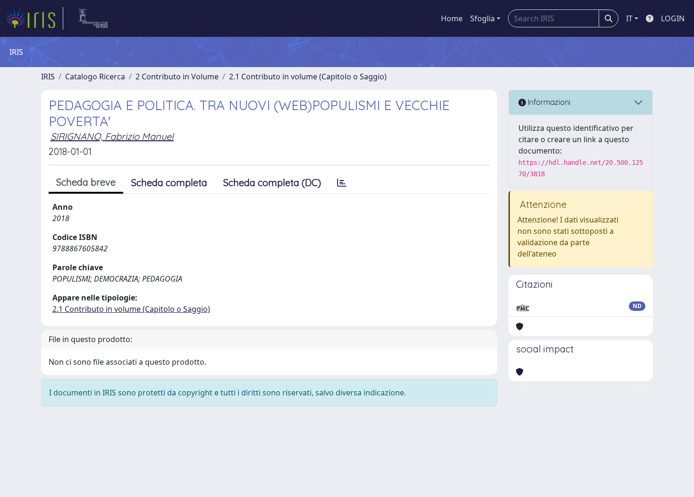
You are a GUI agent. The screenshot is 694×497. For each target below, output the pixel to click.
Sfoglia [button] (482, 18)
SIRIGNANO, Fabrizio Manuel (112, 136)
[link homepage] (34, 18)
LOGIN (673, 18)
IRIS (48, 76)
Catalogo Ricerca (95, 76)
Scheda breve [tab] (86, 182)
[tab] (342, 183)
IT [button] (629, 18)
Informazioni (548, 102)
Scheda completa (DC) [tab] (272, 183)
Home (452, 18)
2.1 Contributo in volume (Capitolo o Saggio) (308, 76)
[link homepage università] (93, 18)
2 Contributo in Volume (177, 76)
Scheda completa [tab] (169, 183)
